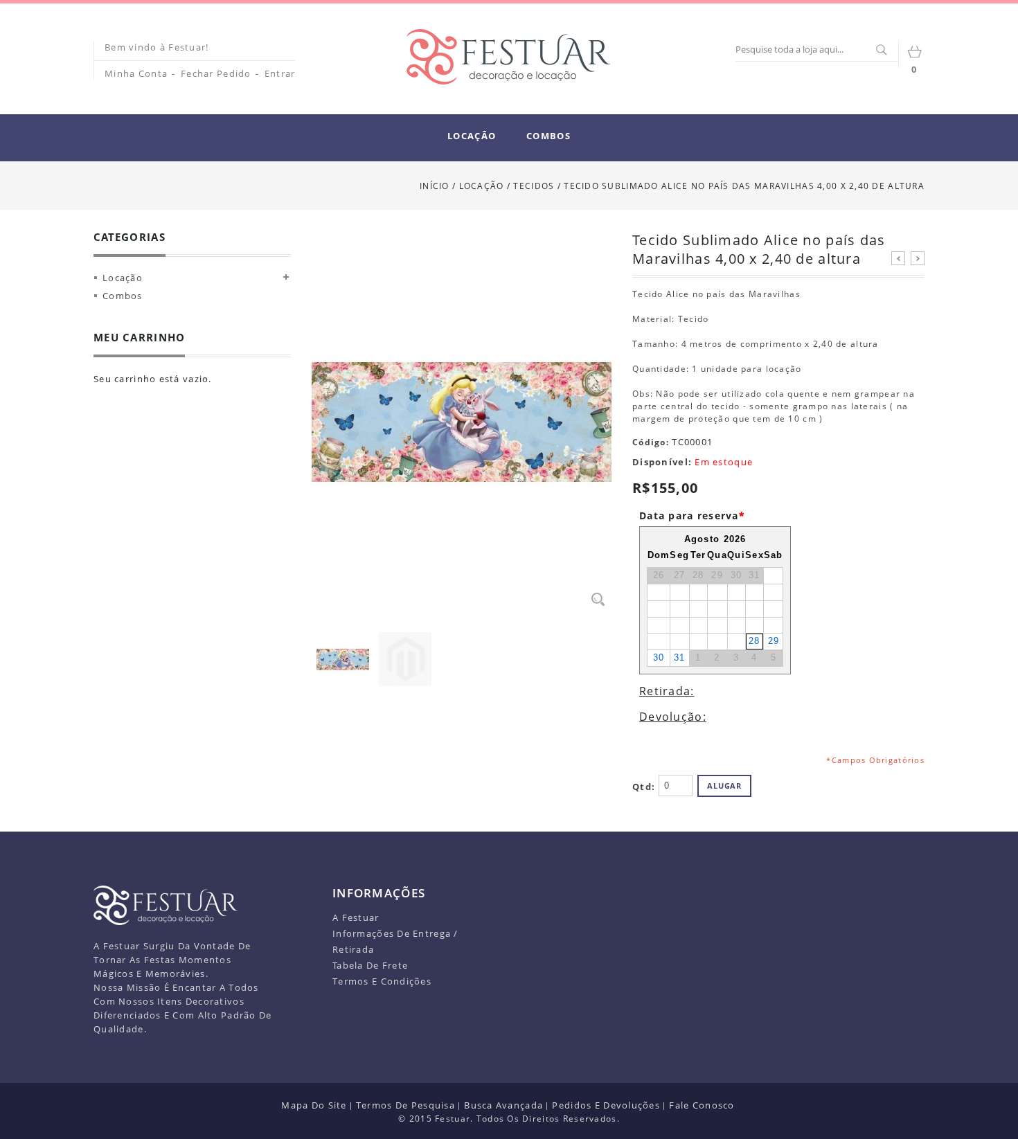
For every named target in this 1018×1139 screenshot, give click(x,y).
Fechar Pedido (216, 73)
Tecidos (535, 186)
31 (680, 657)
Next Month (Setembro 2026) (778, 539)
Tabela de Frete (370, 965)
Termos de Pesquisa (405, 1105)
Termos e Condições (381, 981)
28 (754, 641)
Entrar (280, 73)
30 (659, 657)
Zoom (597, 599)
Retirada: (667, 691)
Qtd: (643, 786)
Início (434, 186)
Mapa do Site (313, 1105)
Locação (481, 186)
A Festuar (355, 917)
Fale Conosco (701, 1105)
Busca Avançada (503, 1105)
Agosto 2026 (715, 539)
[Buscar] (881, 50)
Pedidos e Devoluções (606, 1105)
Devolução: (672, 716)
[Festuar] (508, 56)
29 (774, 641)
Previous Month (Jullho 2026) (653, 539)
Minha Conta (136, 73)
